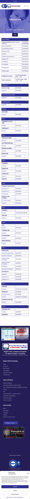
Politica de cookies (9, 497)
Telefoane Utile (6, 374)
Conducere (5, 366)
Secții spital (5, 410)
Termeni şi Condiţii (7, 400)
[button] (28, 473)
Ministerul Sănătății (7, 383)
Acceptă (15, 486)
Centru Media (6, 370)
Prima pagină (9, 29)
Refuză (15, 490)
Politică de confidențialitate (18, 497)
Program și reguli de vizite (9, 417)
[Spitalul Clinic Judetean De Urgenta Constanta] (10, 6)
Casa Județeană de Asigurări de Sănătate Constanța (15, 387)
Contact (14, 29)
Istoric (4, 364)
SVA (4, 391)
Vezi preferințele (15, 494)
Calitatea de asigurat (8, 372)
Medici (4, 408)
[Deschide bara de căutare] (25, 6)
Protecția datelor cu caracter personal (11, 393)
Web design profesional (12, 455)
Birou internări (6, 368)
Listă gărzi (5, 412)
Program (5, 414)
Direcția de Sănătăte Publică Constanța (12, 385)
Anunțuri (5, 389)
